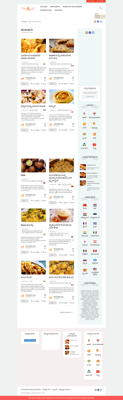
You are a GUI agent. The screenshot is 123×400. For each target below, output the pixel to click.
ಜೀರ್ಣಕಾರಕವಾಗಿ (29, 63)
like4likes (84, 311)
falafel (23, 175)
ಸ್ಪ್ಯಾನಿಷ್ (85, 273)
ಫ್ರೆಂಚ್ (85, 227)
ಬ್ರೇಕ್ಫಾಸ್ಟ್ (51, 63)
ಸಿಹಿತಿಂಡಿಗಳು (94, 315)
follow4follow (91, 297)
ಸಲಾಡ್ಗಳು (35, 110)
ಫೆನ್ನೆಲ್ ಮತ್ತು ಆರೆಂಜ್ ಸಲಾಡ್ (33, 106)
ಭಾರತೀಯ (84, 236)
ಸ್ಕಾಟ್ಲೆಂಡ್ (95, 263)
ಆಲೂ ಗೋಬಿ (26, 277)
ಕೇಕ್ (90, 293)
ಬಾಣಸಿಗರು (58, 10)
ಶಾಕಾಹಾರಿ (92, 318)
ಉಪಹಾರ (82, 293)
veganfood (96, 316)
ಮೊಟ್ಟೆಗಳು (59, 184)
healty (97, 299)
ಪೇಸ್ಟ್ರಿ (70, 63)
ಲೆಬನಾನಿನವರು (95, 245)
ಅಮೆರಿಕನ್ (83, 291)
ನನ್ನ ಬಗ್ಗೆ (54, 389)
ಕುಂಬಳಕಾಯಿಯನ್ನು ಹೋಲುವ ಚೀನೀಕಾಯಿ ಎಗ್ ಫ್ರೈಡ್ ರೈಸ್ (60, 178)
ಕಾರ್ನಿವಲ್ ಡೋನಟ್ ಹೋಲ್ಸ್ (61, 277)
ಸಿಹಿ (93, 293)
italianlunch (93, 306)
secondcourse (85, 313)
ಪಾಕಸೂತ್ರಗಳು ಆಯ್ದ (30, 77)
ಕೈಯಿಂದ (93, 299)
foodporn (83, 299)
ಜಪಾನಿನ (85, 245)
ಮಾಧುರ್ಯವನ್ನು (87, 315)
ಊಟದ (89, 311)
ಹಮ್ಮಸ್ (52, 106)
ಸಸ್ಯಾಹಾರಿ (83, 316)
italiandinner (86, 306)
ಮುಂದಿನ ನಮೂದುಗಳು (65, 312)
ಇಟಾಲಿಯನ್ (95, 236)
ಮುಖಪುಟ (43, 7)
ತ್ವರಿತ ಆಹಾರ (34, 180)
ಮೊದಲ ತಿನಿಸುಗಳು (65, 184)
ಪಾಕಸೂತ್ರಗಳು (55, 7)
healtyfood (86, 301)
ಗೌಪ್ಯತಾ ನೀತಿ (46, 389)
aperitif (23, 63)
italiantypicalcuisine (85, 309)
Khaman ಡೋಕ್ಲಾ (27, 225)
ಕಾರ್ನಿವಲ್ (62, 283)
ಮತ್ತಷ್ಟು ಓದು (24, 83)
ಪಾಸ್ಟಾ (93, 311)
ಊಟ (71, 184)
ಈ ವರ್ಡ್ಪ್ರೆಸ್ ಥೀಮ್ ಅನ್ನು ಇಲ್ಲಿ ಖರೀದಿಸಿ (88, 397)
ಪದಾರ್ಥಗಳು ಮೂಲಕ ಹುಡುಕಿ (72, 7)
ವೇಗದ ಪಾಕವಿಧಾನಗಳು (64, 63)
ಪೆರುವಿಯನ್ (95, 254)
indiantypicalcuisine (87, 303)
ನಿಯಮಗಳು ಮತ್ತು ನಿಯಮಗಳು (31, 389)
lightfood (96, 309)
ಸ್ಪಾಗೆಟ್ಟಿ (96, 313)
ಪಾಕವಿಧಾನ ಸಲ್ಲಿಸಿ (46, 10)
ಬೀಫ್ (84, 128)
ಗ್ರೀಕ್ (95, 227)
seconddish (91, 313)
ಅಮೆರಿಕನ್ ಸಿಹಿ (88, 291)
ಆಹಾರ (96, 297)
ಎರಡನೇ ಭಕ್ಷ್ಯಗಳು (40, 180)
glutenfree (88, 299)
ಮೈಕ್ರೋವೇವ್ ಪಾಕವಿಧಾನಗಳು (30, 232)
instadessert (94, 303)
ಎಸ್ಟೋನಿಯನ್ (95, 217)
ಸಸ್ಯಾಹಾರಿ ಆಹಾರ (89, 316)
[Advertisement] (47, 145)
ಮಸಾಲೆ (82, 315)
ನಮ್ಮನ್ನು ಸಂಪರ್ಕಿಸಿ (65, 389)
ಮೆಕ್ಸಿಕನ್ (85, 254)
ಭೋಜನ (97, 293)
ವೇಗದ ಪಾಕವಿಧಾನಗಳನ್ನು (94, 295)
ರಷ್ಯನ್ (85, 263)
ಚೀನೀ (85, 208)
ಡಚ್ (94, 208)
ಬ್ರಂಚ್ (70, 110)
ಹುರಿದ (34, 63)
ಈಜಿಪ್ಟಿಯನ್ (85, 217)
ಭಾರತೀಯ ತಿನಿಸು (93, 301)
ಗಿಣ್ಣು (94, 148)
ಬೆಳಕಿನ (92, 309)
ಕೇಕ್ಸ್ (55, 63)
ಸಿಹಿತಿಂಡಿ (58, 63)
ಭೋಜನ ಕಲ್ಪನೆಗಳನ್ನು (85, 295)
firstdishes (84, 297)
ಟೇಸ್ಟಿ (98, 315)
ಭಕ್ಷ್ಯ (37, 63)
